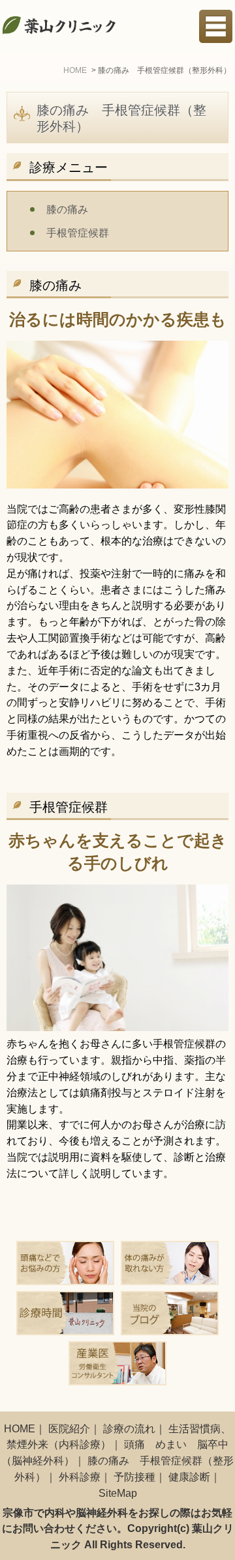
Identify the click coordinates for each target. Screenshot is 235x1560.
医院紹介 (69, 1428)
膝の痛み (67, 209)
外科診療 (80, 1476)
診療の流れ (129, 1428)
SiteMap (118, 1493)
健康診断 (189, 1476)
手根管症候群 (77, 232)
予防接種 (134, 1476)
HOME (19, 1428)
